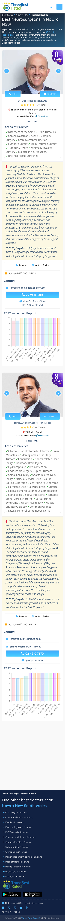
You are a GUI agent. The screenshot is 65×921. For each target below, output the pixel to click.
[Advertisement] (32, 757)
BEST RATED (7, 15)
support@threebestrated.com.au (27, 903)
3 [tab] (33, 86)
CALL (14, 94)
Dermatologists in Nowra (18, 827)
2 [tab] (30, 86)
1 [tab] (28, 86)
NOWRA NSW (22, 15)
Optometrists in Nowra (16, 847)
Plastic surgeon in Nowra (17, 866)
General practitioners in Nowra (20, 837)
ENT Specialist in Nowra (17, 832)
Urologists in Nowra (15, 876)
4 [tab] (35, 86)
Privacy (6, 912)
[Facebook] (3, 908)
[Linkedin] (27, 908)
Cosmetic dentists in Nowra (19, 817)
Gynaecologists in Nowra (18, 842)
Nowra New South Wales (24, 805)
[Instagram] (15, 908)
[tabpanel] (32, 72)
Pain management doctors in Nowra (23, 856)
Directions (42, 116)
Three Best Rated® (30, 918)
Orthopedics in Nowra (16, 851)
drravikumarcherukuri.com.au (25, 646)
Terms (17, 912)
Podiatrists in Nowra (15, 871)
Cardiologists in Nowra (16, 812)
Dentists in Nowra (14, 822)
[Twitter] (9, 908)
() (40, 104)
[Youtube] (21, 908)
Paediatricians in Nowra (17, 861)
